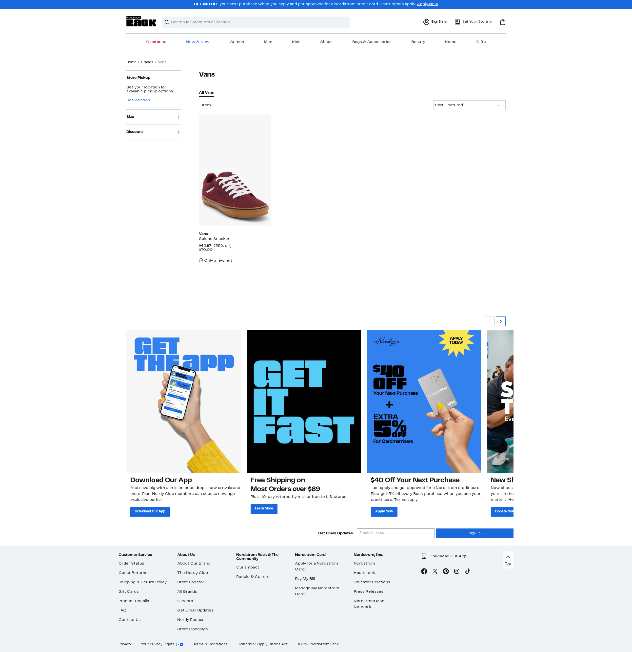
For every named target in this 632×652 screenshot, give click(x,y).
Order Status (131, 563)
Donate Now (505, 511)
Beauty (418, 42)
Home (450, 42)
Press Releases (368, 591)
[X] (435, 572)
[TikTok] (468, 572)
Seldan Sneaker (214, 239)
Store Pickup (138, 78)
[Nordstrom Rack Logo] (141, 21)
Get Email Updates (195, 610)
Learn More (264, 508)
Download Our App (150, 511)
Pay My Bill (305, 579)
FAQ (122, 610)
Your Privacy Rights (158, 644)
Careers (185, 601)
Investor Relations (372, 582)
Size (130, 117)
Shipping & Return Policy (142, 582)
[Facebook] (424, 572)
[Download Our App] (183, 401)
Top (508, 564)
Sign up (474, 533)
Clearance (156, 42)
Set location (138, 100)
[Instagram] (457, 572)
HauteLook (364, 573)
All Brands (187, 591)
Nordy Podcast (191, 620)
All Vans (206, 92)
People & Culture (253, 577)
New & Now (198, 42)
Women (236, 42)
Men (268, 42)
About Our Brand (193, 563)
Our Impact (247, 567)
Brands (147, 62)
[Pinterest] (446, 572)
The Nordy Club (192, 573)
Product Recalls (133, 601)
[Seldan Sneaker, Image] (235, 170)
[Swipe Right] (501, 321)
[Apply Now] (424, 401)
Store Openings (192, 629)
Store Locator (190, 582)
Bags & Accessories (372, 42)
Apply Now (427, 4)
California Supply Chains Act (262, 644)
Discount (134, 132)
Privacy (124, 644)
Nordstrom (364, 563)
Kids (296, 42)
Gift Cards (128, 591)
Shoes (326, 42)
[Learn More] (304, 401)
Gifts (481, 42)
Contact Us (129, 620)
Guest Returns (132, 573)
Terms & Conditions (210, 644)
